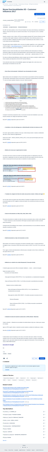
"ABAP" (17, 378)
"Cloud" (9, 380)
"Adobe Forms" (22, 378)
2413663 (9, 230)
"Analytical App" (32, 378)
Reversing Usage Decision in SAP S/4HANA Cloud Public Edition (16, 387)
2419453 (9, 254)
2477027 (9, 186)
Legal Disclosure (22, 450)
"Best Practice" (40, 378)
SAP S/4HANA (5, 27)
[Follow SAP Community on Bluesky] (22, 447)
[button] (40, 22)
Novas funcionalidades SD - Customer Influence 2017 (19, 10)
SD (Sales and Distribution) (22, 27)
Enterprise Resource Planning (23, 4)
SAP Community (5, 4)
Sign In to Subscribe (40, 14)
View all (4, 440)
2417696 (9, 330)
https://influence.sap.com (16, 46)
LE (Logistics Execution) (13, 27)
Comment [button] (42, 358)
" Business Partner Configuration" (8, 378)
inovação (9, 353)
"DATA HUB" (28, 380)
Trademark (28, 450)
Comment (7, 369)
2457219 (9, 309)
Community (9, 1)
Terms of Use (10, 450)
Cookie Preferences (39, 450)
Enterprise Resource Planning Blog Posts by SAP (14, 388)
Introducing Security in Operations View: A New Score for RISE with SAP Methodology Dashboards (23, 395)
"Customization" (21, 380)
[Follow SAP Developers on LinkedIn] (27, 447)
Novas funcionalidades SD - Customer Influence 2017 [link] (12, 5)
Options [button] (35, 16)
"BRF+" (4, 380)
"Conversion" (14, 380)
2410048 (9, 142)
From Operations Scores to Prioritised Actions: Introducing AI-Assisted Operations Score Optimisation (23, 404)
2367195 (9, 205)
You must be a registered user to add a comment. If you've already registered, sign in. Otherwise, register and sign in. (22, 367)
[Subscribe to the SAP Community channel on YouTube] (25, 447)
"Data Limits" (34, 380)
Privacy (6, 450)
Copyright (16, 450)
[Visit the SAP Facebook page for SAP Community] (20, 447)
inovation (4, 353)
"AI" (27, 378)
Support (33, 450)
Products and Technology (13, 4)
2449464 (9, 119)
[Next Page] (25, 381)
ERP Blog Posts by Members (33, 4)
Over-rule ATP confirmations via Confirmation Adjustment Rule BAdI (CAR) (18, 391)
